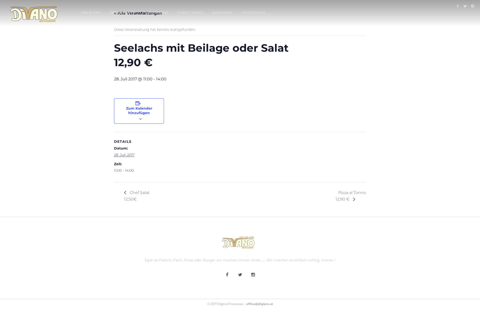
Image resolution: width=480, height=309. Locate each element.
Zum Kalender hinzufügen (139, 110)
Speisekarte (123, 12)
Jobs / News (190, 12)
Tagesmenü (156, 12)
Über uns (91, 12)
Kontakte (222, 12)
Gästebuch (253, 12)
